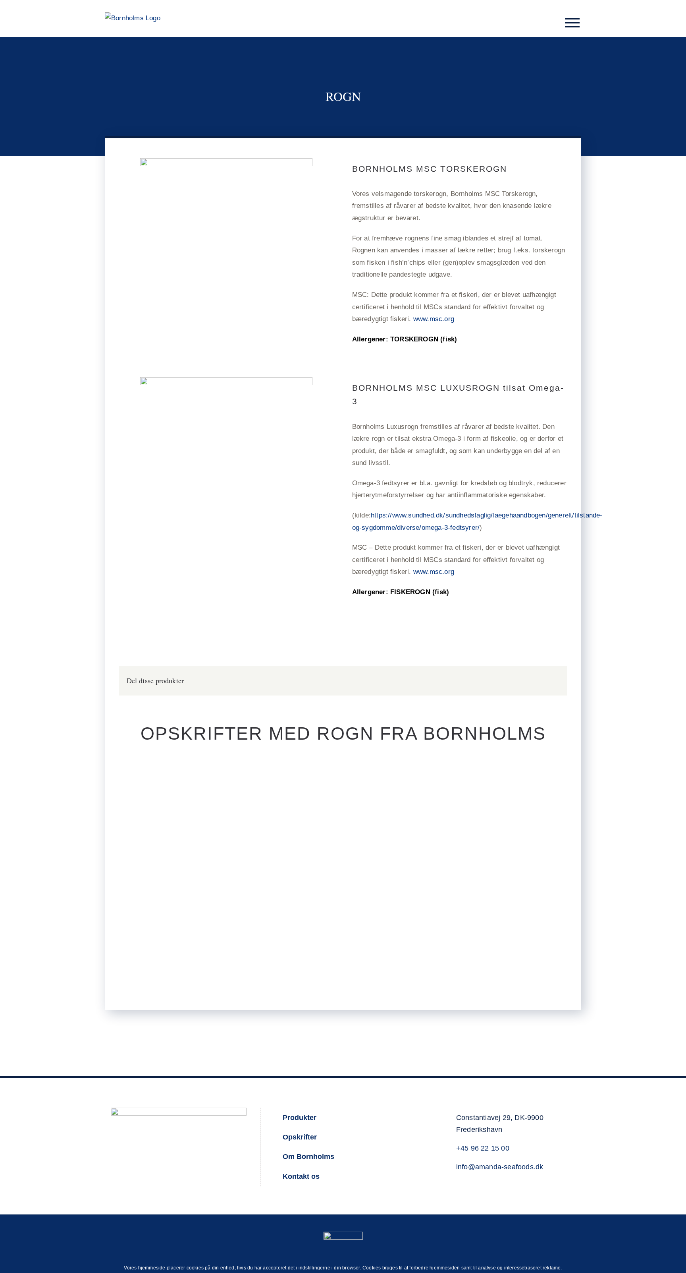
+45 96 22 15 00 (482, 1148)
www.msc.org (433, 319)
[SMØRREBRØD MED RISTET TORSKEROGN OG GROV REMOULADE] (229, 864)
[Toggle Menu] (572, 22)
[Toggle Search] (552, 22)
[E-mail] (553, 680)
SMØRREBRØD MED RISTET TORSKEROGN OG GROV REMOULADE (229, 851)
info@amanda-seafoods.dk (499, 1167)
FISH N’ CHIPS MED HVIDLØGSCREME (457, 856)
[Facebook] (540, 680)
